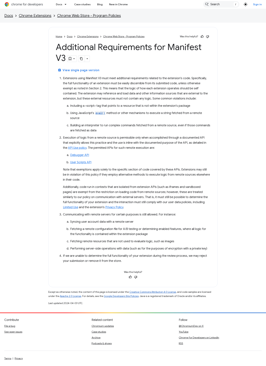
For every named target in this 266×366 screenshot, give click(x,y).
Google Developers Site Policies (121, 296)
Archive (96, 337)
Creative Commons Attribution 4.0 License (152, 292)
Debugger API (79, 155)
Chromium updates (103, 326)
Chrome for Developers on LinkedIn (199, 337)
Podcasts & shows (102, 343)
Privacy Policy (114, 207)
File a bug (9, 326)
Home (59, 36)
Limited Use (70, 207)
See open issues (13, 331)
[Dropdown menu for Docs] (66, 4)
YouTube (183, 331)
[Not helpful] (207, 36)
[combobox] (221, 4)
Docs (59, 4)
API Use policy (77, 148)
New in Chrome (118, 4)
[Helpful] (202, 36)
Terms (7, 358)
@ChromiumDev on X (191, 326)
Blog (100, 4)
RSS (181, 343)
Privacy (19, 358)
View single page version (78, 70)
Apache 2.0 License (70, 296)
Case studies (82, 4)
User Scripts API (80, 162)
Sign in (257, 4)
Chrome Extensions (35, 15)
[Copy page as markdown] (81, 59)
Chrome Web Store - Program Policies (89, 15)
